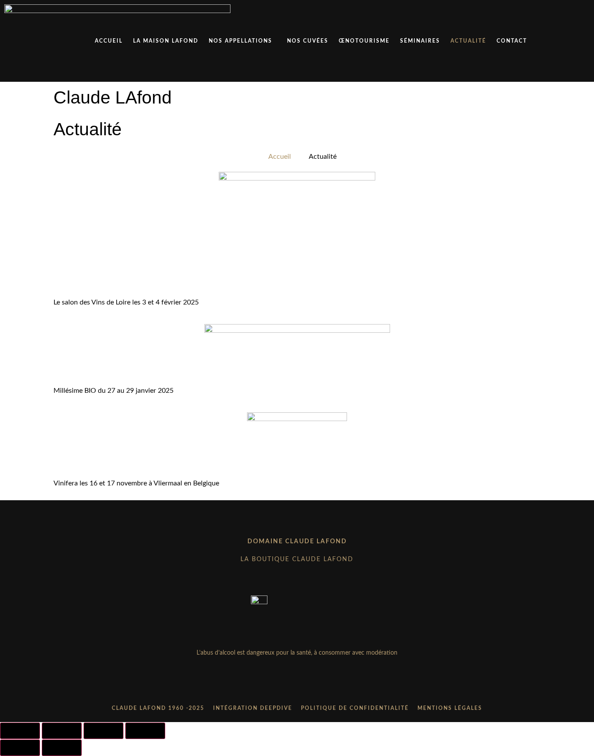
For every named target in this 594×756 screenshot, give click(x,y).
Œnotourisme (364, 40)
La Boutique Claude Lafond (297, 559)
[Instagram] (279, 687)
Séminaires (420, 40)
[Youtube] (315, 687)
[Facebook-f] (297, 687)
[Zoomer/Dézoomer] (20, 731)
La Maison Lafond (165, 40)
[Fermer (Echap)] (145, 731)
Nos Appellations (240, 40)
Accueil (109, 40)
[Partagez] (103, 731)
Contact (512, 40)
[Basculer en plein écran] (62, 731)
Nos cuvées (307, 40)
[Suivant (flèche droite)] (62, 747)
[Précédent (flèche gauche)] (20, 747)
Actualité (468, 40)
